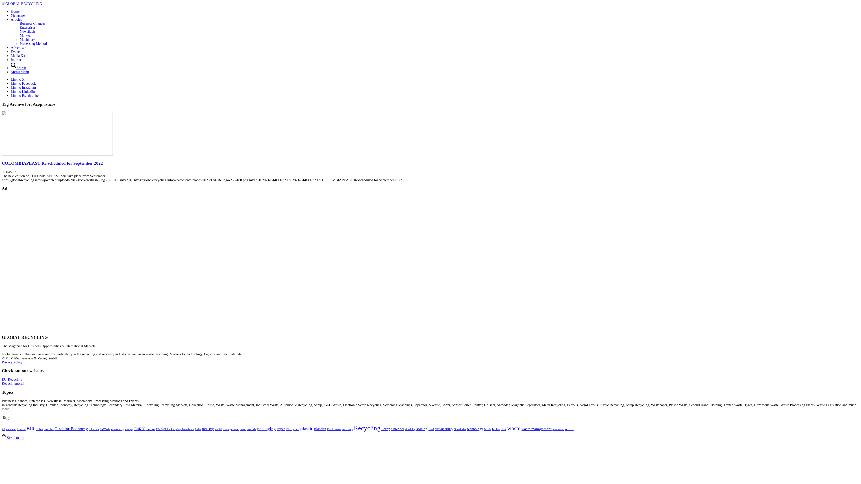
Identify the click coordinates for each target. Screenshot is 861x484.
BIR (30, 428)
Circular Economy (71, 428)
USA (503, 429)
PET (289, 429)
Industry (208, 429)
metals (251, 429)
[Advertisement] (20, 262)
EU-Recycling (12, 379)
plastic (306, 428)
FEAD (159, 429)
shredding (410, 429)
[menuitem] (435, 11)
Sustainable (460, 429)
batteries (21, 429)
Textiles (496, 429)
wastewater (558, 429)
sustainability (444, 429)
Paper (281, 429)
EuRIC (140, 429)
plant (296, 429)
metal (243, 429)
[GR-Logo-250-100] (22, 4)
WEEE (569, 429)
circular (49, 429)
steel (431, 429)
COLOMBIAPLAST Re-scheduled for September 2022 (52, 163)
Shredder (397, 429)
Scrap (385, 429)
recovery (347, 429)
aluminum (11, 429)
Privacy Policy (12, 362)
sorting (422, 429)
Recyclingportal (13, 383)
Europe (150, 429)
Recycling (367, 428)
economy (117, 429)
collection (94, 429)
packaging (266, 428)
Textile (487, 429)
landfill (218, 429)
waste (514, 428)
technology (475, 429)
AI (3, 429)
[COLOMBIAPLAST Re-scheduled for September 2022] (57, 154)
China (39, 429)
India (198, 429)
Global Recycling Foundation (178, 429)
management (231, 429)
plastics (320, 429)
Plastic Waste (334, 429)
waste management (537, 429)
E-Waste (105, 429)
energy (129, 429)
